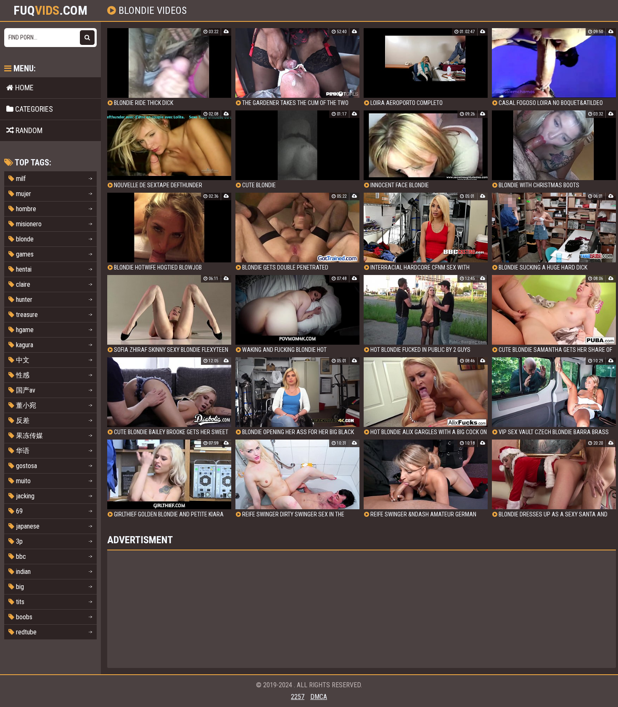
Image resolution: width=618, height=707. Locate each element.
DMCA (318, 697)
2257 (297, 697)
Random (28, 130)
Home (23, 87)
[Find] (87, 37)
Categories (33, 109)
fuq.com (50, 10)
